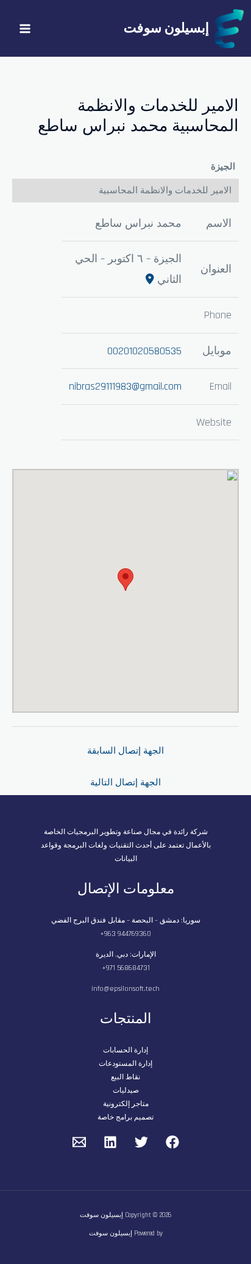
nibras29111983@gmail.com (125, 386)
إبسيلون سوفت (166, 28)
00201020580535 (144, 351)
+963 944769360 (125, 933)
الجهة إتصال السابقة (125, 751)
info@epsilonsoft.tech (125, 988)
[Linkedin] (110, 1142)
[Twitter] (141, 1142)
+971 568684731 (126, 968)
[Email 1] (79, 1142)
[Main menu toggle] (25, 28)
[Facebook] (172, 1142)
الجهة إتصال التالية (125, 782)
